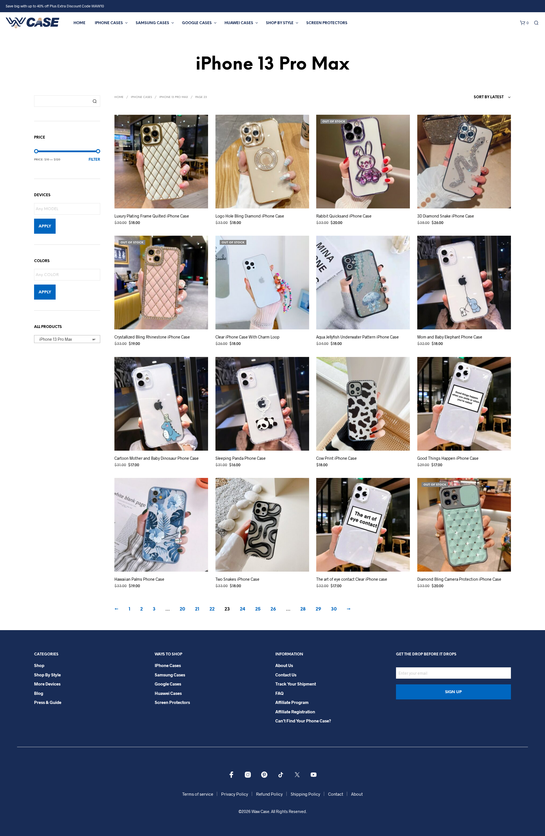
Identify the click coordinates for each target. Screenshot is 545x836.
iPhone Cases (109, 23)
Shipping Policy (305, 794)
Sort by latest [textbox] (489, 97)
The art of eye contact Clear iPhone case (351, 579)
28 (303, 609)
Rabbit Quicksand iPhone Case (344, 216)
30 (334, 609)
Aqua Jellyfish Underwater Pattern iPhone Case (357, 337)
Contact (335, 794)
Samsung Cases (152, 23)
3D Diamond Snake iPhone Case (445, 216)
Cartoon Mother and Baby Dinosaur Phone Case (156, 458)
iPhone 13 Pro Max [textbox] (65, 339)
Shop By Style (280, 23)
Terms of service (197, 794)
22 (212, 609)
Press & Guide (47, 702)
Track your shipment (295, 683)
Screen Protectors (326, 23)
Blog (38, 693)
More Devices (47, 683)
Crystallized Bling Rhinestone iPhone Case (152, 337)
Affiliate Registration (295, 711)
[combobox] (67, 339)
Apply (45, 226)
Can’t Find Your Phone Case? (303, 720)
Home (79, 23)
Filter (94, 160)
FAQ (279, 693)
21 (197, 609)
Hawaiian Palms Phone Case (139, 579)
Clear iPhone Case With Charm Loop (247, 337)
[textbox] (68, 209)
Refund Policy (269, 794)
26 (273, 609)
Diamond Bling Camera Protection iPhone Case (459, 579)
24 (242, 609)
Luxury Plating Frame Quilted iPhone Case (151, 216)
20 (182, 609)
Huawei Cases (239, 23)
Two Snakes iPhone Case (237, 579)
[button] (524, 23)
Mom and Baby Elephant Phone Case (449, 337)
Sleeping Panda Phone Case (240, 458)
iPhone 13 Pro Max (173, 97)
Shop (39, 665)
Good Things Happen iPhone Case (448, 458)
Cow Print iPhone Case (336, 458)
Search (94, 101)
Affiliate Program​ (292, 702)
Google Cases (197, 23)
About (357, 794)
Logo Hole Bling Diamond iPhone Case (249, 216)
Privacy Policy (234, 794)
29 (318, 609)
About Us (284, 665)
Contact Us (285, 674)
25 (258, 609)
